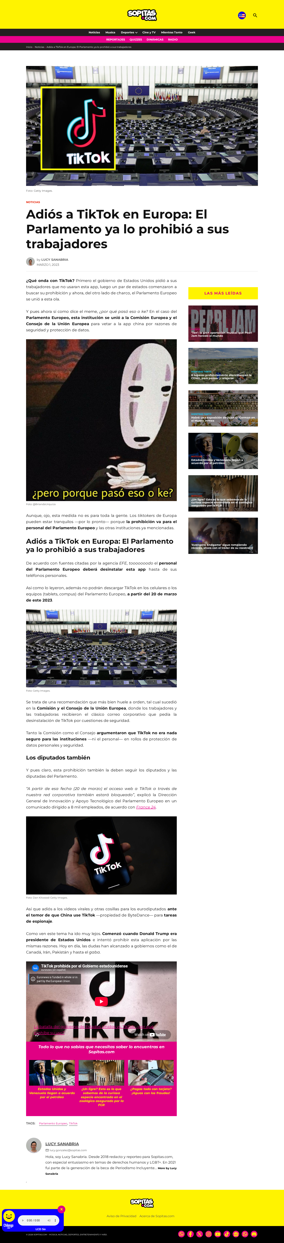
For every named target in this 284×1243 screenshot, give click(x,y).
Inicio (29, 47)
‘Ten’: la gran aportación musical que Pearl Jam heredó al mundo (221, 334)
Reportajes (115, 39)
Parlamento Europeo (53, 1123)
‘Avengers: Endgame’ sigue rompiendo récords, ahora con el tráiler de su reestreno (222, 546)
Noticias (94, 32)
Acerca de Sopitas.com (156, 1216)
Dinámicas (155, 39)
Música (195, 329)
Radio (173, 39)
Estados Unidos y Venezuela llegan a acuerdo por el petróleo (217, 461)
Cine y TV (149, 32)
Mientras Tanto (171, 32)
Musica (110, 32)
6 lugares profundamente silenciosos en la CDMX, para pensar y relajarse (221, 376)
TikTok (73, 1123)
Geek (191, 32)
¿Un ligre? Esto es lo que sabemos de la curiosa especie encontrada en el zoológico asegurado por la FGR (221, 502)
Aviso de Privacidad (121, 1216)
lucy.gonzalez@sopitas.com (68, 1150)
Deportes (127, 32)
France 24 (146, 807)
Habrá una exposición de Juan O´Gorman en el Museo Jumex (223, 419)
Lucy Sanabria (54, 260)
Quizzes (136, 39)
